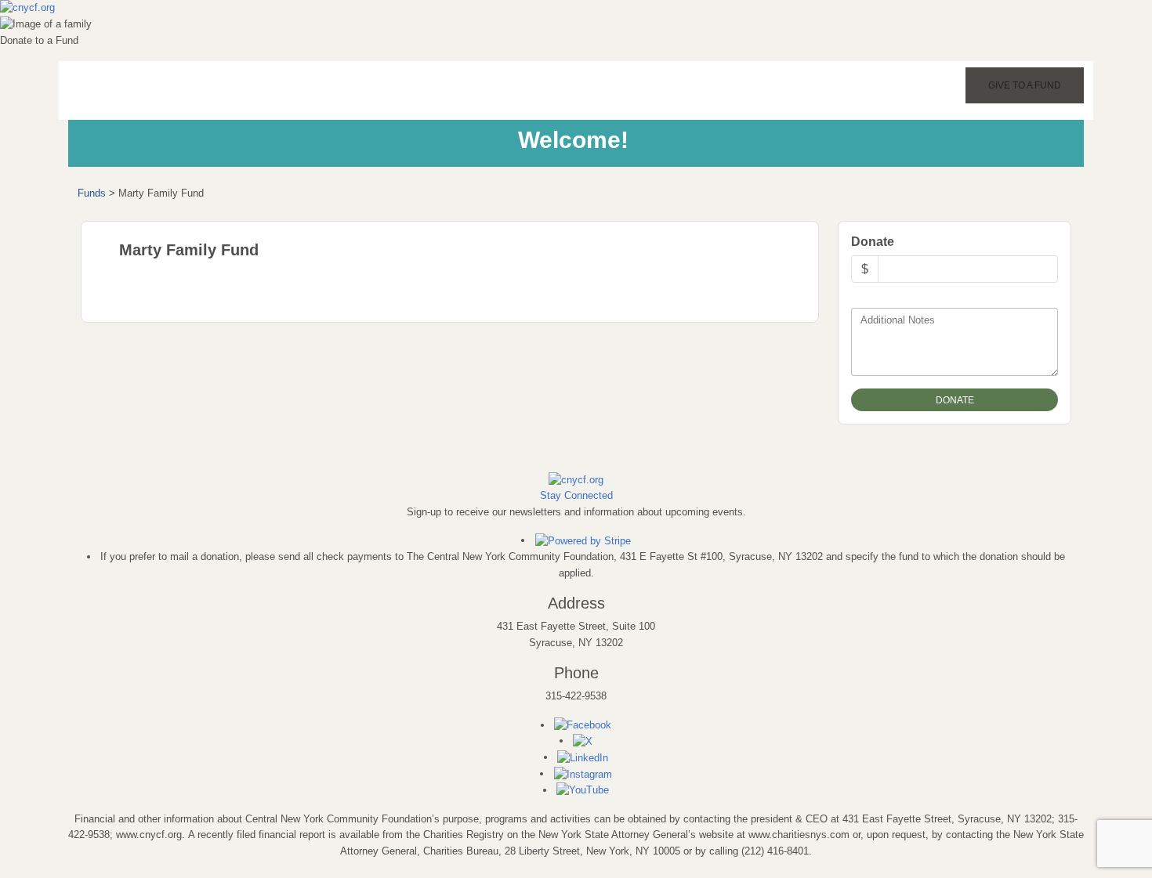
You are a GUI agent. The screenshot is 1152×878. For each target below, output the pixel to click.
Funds (92, 193)
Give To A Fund (1024, 85)
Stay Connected (576, 495)
